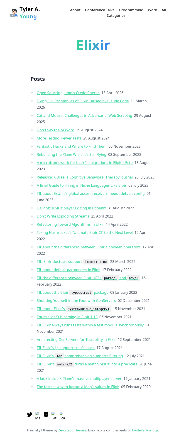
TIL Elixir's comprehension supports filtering (80, 355)
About (75, 9)
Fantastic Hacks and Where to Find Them (72, 146)
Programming (131, 9)
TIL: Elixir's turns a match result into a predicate (87, 364)
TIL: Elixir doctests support (72, 261)
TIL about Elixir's (73, 308)
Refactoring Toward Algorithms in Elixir (70, 224)
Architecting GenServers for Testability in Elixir (76, 339)
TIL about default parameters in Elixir (68, 269)
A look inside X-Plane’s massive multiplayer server (79, 378)
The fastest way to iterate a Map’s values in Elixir (78, 386)
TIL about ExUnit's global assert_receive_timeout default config (91, 193)
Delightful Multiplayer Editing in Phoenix (71, 208)
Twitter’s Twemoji (145, 430)
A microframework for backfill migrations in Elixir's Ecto (85, 162)
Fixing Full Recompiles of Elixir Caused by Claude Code (83, 100)
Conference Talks (100, 9)
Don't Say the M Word (55, 129)
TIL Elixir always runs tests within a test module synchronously (90, 325)
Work (152, 9)
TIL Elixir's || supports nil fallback (66, 347)
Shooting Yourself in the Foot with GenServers (76, 300)
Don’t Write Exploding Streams (63, 216)
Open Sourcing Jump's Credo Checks (68, 92)
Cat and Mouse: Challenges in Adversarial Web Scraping (84, 115)
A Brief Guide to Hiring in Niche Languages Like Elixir (82, 185)
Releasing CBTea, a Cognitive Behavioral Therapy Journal (85, 177)
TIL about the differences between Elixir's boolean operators (89, 247)
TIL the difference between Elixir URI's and (87, 277)
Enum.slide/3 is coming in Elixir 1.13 (67, 316)
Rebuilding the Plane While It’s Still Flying (71, 154)
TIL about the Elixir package (72, 292)
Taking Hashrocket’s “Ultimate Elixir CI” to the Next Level (85, 232)
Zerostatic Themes (72, 430)
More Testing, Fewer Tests (59, 138)
